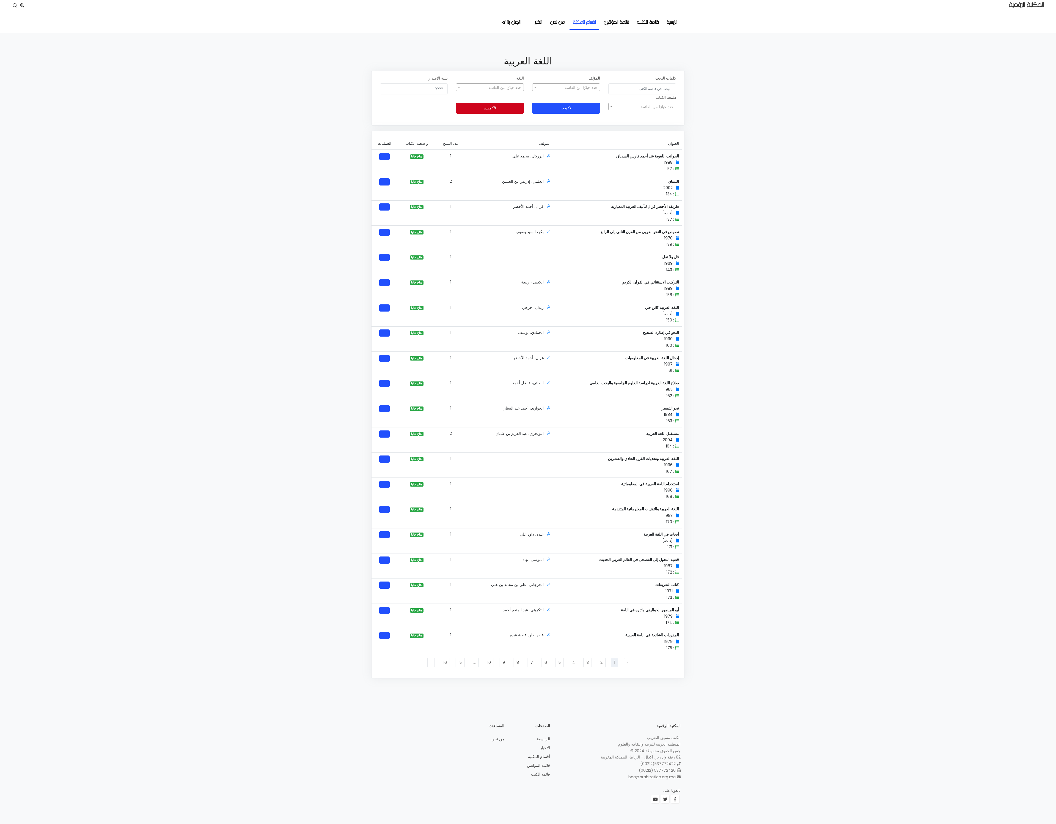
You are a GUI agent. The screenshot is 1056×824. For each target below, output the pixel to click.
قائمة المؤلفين (616, 22)
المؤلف (594, 78)
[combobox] (566, 87)
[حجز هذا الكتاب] (384, 156)
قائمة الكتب (648, 22)
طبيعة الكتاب (666, 97)
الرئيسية (672, 22)
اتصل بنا (514, 22)
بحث (564, 108)
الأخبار (538, 22)
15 (460, 662)
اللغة (520, 78)
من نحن (557, 22)
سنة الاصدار (438, 78)
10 (489, 662)
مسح (488, 108)
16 (445, 662)
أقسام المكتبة (584, 22)
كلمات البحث (665, 78)
